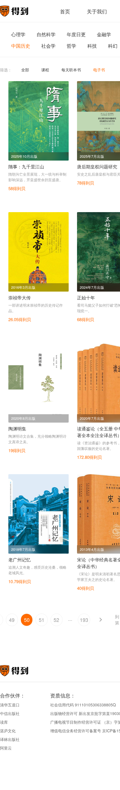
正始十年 (86, 297)
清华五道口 (10, 704)
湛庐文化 (8, 730)
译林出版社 (10, 739)
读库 (4, 722)
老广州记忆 (19, 559)
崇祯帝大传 (19, 297)
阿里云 (6, 748)
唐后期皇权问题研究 (97, 166)
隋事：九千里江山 (26, 166)
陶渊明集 (17, 428)
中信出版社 (10, 713)
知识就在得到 (21, 670)
